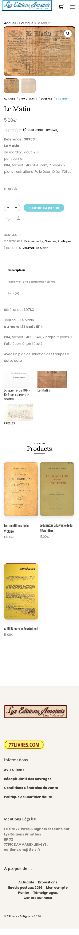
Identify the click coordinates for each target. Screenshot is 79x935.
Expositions (48, 882)
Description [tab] (16, 270)
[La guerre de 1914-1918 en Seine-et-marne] (18, 379)
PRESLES (9, 423)
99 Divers (28, 98)
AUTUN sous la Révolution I (21, 628)
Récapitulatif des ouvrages (27, 779)
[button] (68, 33)
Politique (64, 241)
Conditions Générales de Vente (31, 788)
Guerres (46, 98)
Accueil (10, 23)
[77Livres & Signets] (27, 5)
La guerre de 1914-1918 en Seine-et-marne (17, 394)
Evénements (33, 241)
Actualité (26, 882)
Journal (29, 248)
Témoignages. (45, 892)
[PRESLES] (18, 412)
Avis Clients (14, 770)
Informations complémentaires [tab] (31, 282)
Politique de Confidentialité (28, 797)
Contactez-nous (38, 898)
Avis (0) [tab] (13, 293)
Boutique (26, 23)
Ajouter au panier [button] (19, 548)
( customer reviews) (41, 129)
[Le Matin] (52, 379)
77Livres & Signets (20, 916)
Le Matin (42, 248)
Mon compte (56, 887)
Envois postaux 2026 (25, 887)
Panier (23, 892)
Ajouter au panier (44, 208)
